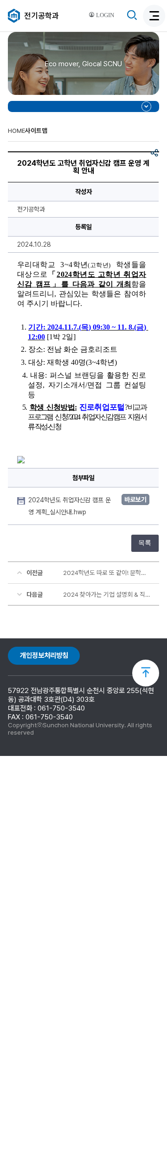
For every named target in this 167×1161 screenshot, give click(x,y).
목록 (144, 542)
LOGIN (104, 15)
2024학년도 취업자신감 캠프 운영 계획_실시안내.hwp (69, 506)
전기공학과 (41, 15)
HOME (16, 130)
